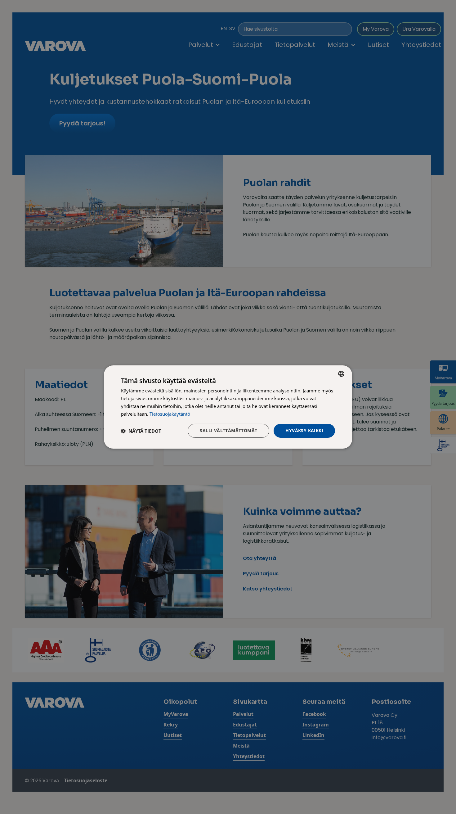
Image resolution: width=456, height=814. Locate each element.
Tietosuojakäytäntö (170, 414)
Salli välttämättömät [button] (228, 430)
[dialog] (228, 407)
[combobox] (341, 374)
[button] (141, 430)
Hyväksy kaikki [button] (304, 430)
